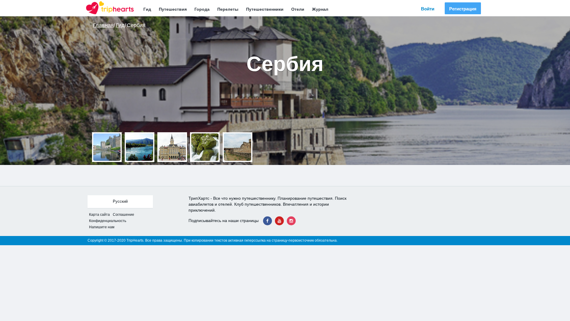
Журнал (320, 9)
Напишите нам (101, 227)
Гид (147, 9)
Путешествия (173, 9)
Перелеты (227, 9)
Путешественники (265, 9)
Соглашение (123, 215)
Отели (297, 9)
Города (202, 9)
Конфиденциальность (107, 221)
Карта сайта (99, 215)
